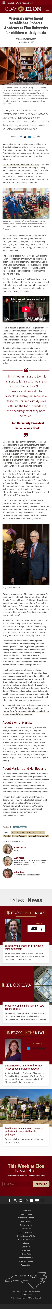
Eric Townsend (24, 38)
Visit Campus (26, 1221)
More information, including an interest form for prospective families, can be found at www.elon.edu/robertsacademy (26, 711)
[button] (4, 2)
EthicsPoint (26, 1228)
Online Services (26, 1225)
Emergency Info (26, 1214)
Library (26, 1243)
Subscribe (41, 1184)
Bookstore (26, 1247)
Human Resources (26, 1232)
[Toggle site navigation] (47, 9)
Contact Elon (26, 1210)
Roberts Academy (19, 836)
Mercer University (20, 456)
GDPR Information (26, 1261)
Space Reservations (26, 1239)
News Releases (20, 827)
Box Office (26, 1250)
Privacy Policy (26, 1254)
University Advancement (38, 836)
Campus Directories (26, 1218)
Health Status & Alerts (26, 1236)
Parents (7, 836)
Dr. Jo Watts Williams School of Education (27, 832)
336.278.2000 (26, 1294)
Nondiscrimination (26, 1257)
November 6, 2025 (26, 42)
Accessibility (26, 1265)
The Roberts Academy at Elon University (21, 164)
